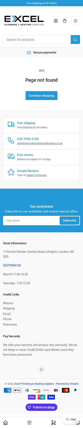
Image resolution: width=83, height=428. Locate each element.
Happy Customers (36, 175)
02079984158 (12, 265)
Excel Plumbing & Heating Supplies (34, 383)
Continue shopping (41, 95)
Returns (8, 303)
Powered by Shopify (67, 383)
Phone (7, 319)
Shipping (9, 308)
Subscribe (69, 220)
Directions (10, 324)
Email (7, 314)
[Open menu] (75, 20)
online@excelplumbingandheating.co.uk (39, 143)
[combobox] (41, 39)
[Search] (75, 39)
